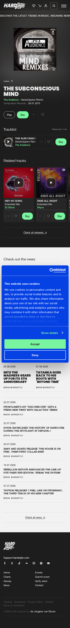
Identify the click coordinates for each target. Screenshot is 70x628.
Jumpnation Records (15, 103)
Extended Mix (12, 204)
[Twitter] (12, 563)
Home (7, 572)
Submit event (42, 576)
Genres (7, 581)
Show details (49, 332)
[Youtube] (48, 563)
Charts (7, 576)
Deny (35, 355)
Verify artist (41, 581)
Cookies (8, 602)
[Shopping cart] (40, 6)
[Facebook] (5, 563)
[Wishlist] (34, 6)
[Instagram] (34, 563)
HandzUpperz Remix (26, 141)
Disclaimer (20, 602)
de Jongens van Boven (42, 611)
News (7, 585)
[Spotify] (41, 563)
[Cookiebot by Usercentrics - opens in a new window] (50, 270)
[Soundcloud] (26, 563)
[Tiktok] (19, 563)
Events (39, 572)
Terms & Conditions (14, 605)
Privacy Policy (35, 602)
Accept (35, 344)
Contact (39, 585)
